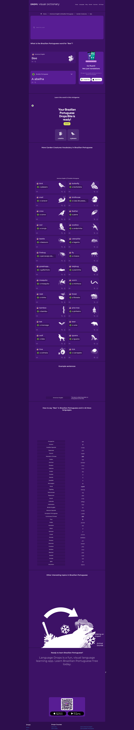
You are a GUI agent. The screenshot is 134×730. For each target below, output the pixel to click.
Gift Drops (101, 4)
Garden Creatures (81, 14)
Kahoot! (90, 4)
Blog (86, 4)
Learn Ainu (54, 726)
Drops (76, 4)
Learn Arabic (54, 728)
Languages (81, 4)
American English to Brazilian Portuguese (61, 14)
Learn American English (86, 726)
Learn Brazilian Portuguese (87, 728)
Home (45, 14)
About (27, 727)
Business (95, 4)
